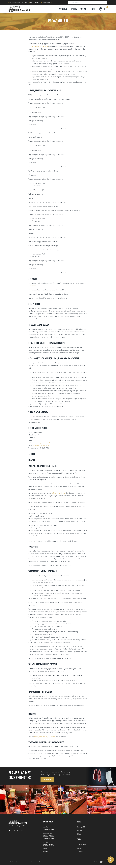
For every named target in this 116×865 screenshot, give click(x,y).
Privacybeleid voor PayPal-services (44, 737)
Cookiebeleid (32, 286)
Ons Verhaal (63, 9)
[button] (47, 779)
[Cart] (105, 9)
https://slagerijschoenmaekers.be (38, 46)
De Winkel (74, 9)
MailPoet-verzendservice (58, 493)
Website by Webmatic (100, 862)
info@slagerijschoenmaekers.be (42, 445)
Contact (83, 9)
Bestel (93, 9)
